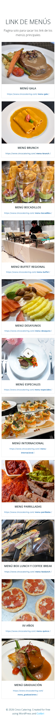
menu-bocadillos (43, 213)
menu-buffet (43, 272)
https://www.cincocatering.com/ (22, 94)
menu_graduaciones (27, 694)
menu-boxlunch (42, 571)
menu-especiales (43, 389)
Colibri (40, 713)
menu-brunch (42, 153)
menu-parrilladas (43, 512)
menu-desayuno (42, 331)
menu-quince (42, 631)
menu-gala (43, 94)
